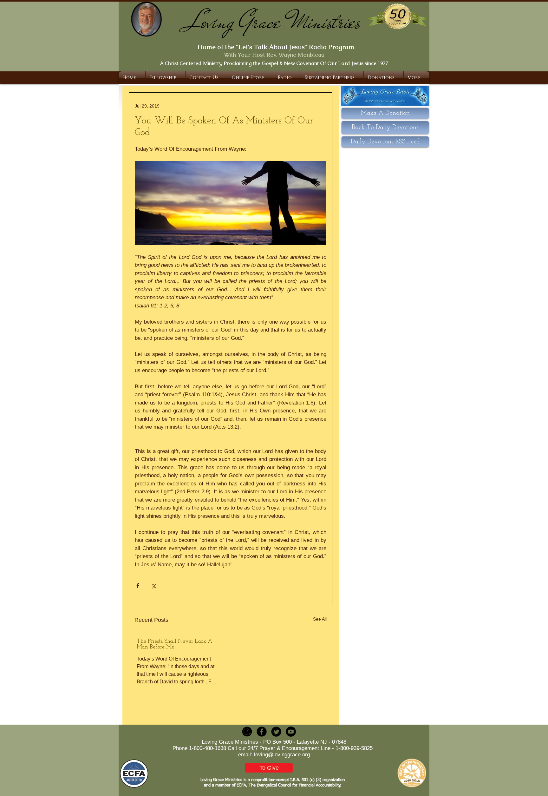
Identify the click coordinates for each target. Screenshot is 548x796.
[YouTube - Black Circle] (291, 732)
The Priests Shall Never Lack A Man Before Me (174, 644)
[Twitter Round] (276, 732)
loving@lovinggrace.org (282, 755)
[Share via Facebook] (138, 585)
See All (320, 619)
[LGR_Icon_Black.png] (247, 732)
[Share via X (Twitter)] (153, 585)
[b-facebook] (262, 732)
